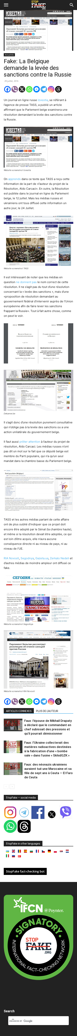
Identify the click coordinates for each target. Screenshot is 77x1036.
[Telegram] (44, 89)
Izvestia (43, 100)
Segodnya (27, 558)
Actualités (9, 54)
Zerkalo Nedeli (59, 558)
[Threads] (58, 89)
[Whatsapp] (29, 89)
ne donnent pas (26, 282)
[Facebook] (7, 89)
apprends (14, 179)
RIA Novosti (11, 558)
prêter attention (29, 441)
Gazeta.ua (41, 558)
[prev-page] (6, 786)
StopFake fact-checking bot (25, 871)
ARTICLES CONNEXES (19, 711)
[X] (22, 89)
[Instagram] (51, 89)
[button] (6, 5)
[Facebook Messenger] (36, 89)
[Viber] (14, 89)
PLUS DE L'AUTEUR (47, 711)
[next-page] (12, 786)
